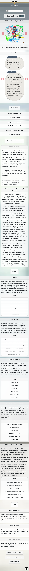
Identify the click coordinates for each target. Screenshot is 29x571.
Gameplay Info (14, 5)
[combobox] (16, 11)
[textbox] (16, 11)
